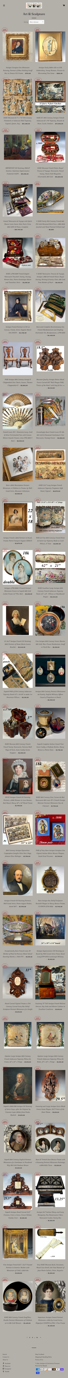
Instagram (8, 1369)
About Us (5, 1360)
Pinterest (7, 1366)
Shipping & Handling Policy (43, 1357)
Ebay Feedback (39, 1354)
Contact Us (6, 1357)
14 (37, 1337)
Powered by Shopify (41, 1366)
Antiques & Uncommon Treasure (50, 1363)
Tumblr (7, 1371)
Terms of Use (39, 1360)
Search (5, 1354)
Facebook (7, 1363)
